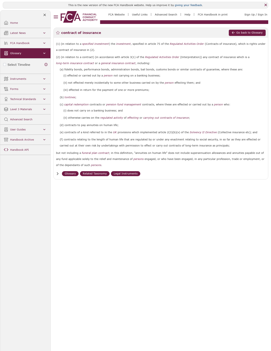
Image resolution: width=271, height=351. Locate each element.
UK (115, 132)
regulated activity (111, 117)
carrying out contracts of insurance (166, 117)
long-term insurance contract (75, 63)
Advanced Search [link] (166, 14)
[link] (79, 16)
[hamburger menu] (55, 17)
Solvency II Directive (203, 132)
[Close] (265, 5)
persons (138, 159)
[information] (46, 64)
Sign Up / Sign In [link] (255, 14)
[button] (57, 173)
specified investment (95, 44)
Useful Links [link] (139, 14)
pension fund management (123, 104)
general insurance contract (118, 63)
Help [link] (187, 14)
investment (123, 44)
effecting (133, 117)
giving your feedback (188, 5)
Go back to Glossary (249, 32)
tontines (70, 97)
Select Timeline (19, 64)
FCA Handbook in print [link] (213, 14)
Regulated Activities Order (187, 44)
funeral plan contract (95, 153)
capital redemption (76, 104)
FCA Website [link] (116, 14)
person (108, 75)
